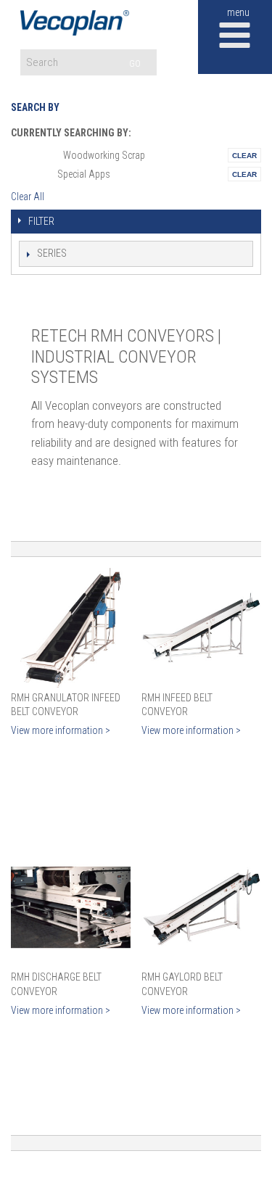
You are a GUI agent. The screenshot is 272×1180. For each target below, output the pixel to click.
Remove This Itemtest (244, 155)
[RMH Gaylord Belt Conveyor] (201, 907)
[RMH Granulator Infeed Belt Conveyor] (71, 628)
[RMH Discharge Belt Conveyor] (71, 907)
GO (135, 63)
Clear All (27, 196)
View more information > (60, 730)
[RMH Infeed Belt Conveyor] (201, 628)
